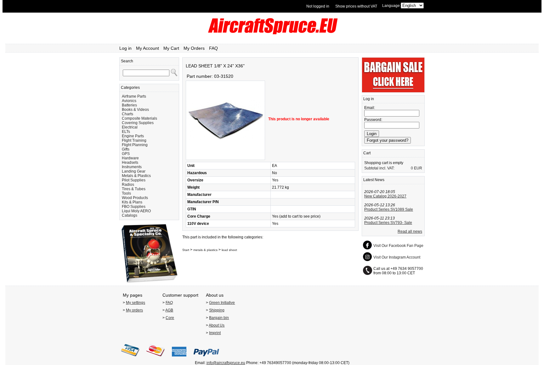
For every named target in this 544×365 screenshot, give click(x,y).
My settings (135, 302)
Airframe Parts (134, 96)
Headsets (130, 162)
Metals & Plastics (136, 176)
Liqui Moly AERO (136, 211)
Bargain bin (219, 318)
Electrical (130, 127)
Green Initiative (222, 302)
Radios (128, 184)
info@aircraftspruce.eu (226, 363)
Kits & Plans (132, 202)
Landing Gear (133, 171)
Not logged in (317, 6)
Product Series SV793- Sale (388, 222)
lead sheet (229, 250)
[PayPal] (206, 358)
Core (170, 318)
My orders (134, 310)
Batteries (129, 105)
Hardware (130, 158)
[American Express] (179, 358)
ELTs (126, 131)
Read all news (410, 231)
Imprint (215, 333)
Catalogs (129, 215)
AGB (169, 310)
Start (185, 250)
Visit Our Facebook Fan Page (398, 245)
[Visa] (130, 358)
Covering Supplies (138, 123)
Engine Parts (133, 136)
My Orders (194, 48)
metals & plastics (205, 250)
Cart (367, 153)
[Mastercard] (155, 358)
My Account (147, 48)
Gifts (125, 149)
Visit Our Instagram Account (396, 257)
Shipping (216, 310)
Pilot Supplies (133, 180)
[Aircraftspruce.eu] (272, 33)
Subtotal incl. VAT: (379, 168)
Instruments (132, 167)
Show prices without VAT (356, 6)
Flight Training (134, 140)
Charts (127, 114)
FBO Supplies (133, 206)
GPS (126, 153)
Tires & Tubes (133, 189)
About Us (216, 325)
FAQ (213, 48)
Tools (126, 193)
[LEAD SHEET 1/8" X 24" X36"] (225, 159)
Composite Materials (139, 118)
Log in (125, 48)
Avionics (129, 101)
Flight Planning (135, 145)
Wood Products (135, 198)
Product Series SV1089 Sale (388, 209)
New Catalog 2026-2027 (385, 196)
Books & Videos (135, 109)
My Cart (171, 48)
